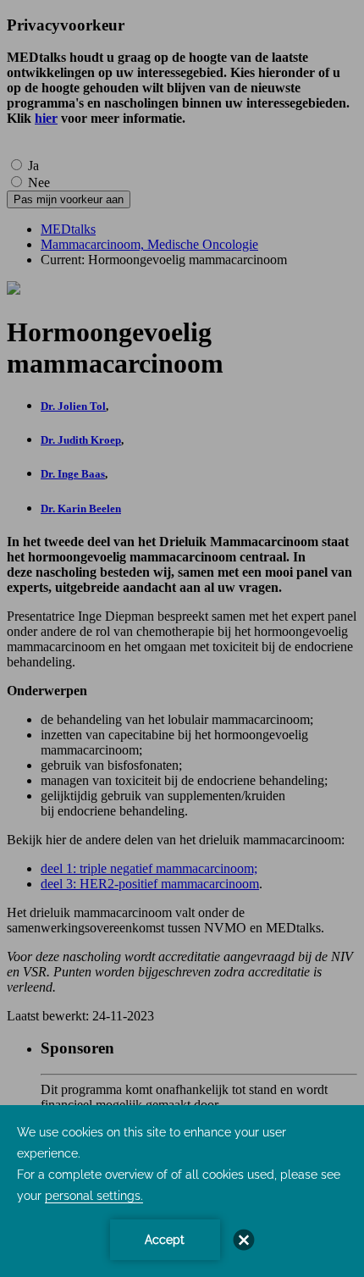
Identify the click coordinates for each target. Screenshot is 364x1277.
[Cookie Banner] (182, 1191)
